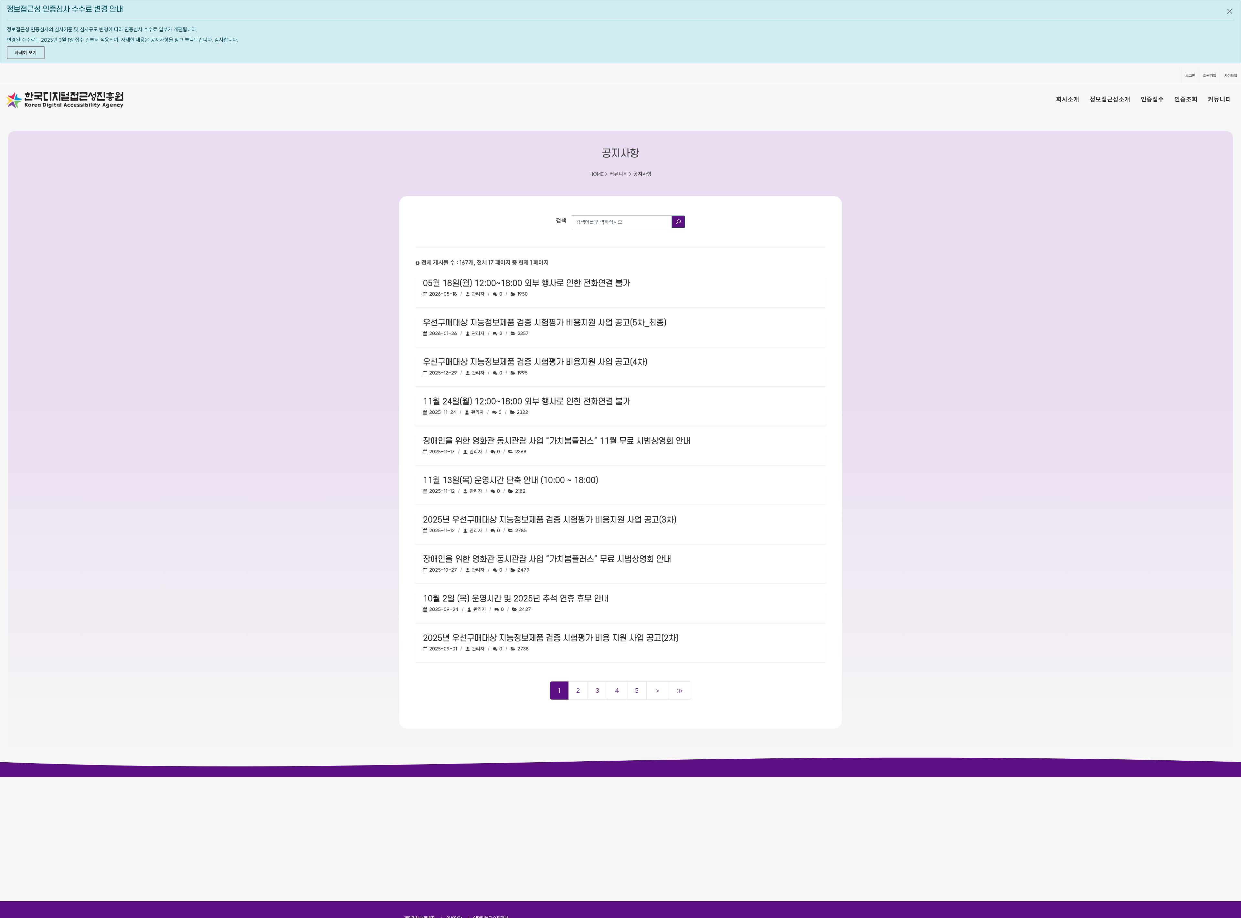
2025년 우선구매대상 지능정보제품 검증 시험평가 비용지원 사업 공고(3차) (549, 519)
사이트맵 (1230, 75)
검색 (561, 220)
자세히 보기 (26, 53)
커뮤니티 (1219, 99)
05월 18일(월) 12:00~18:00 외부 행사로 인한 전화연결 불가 (526, 283)
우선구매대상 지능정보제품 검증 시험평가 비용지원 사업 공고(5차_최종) (544, 322)
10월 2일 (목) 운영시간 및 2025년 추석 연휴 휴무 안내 (516, 598)
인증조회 (1186, 99)
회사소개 (1067, 99)
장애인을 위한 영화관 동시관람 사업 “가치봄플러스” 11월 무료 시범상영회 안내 (557, 441)
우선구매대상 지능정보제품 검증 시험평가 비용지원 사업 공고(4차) (535, 362)
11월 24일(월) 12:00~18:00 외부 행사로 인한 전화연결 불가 (526, 401)
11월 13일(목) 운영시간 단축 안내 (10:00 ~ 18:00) (510, 480)
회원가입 (1209, 75)
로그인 (1190, 75)
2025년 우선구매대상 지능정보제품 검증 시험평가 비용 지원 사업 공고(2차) (551, 638)
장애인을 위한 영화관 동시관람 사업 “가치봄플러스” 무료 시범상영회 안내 (547, 559)
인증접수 (1152, 99)
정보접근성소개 (1110, 99)
